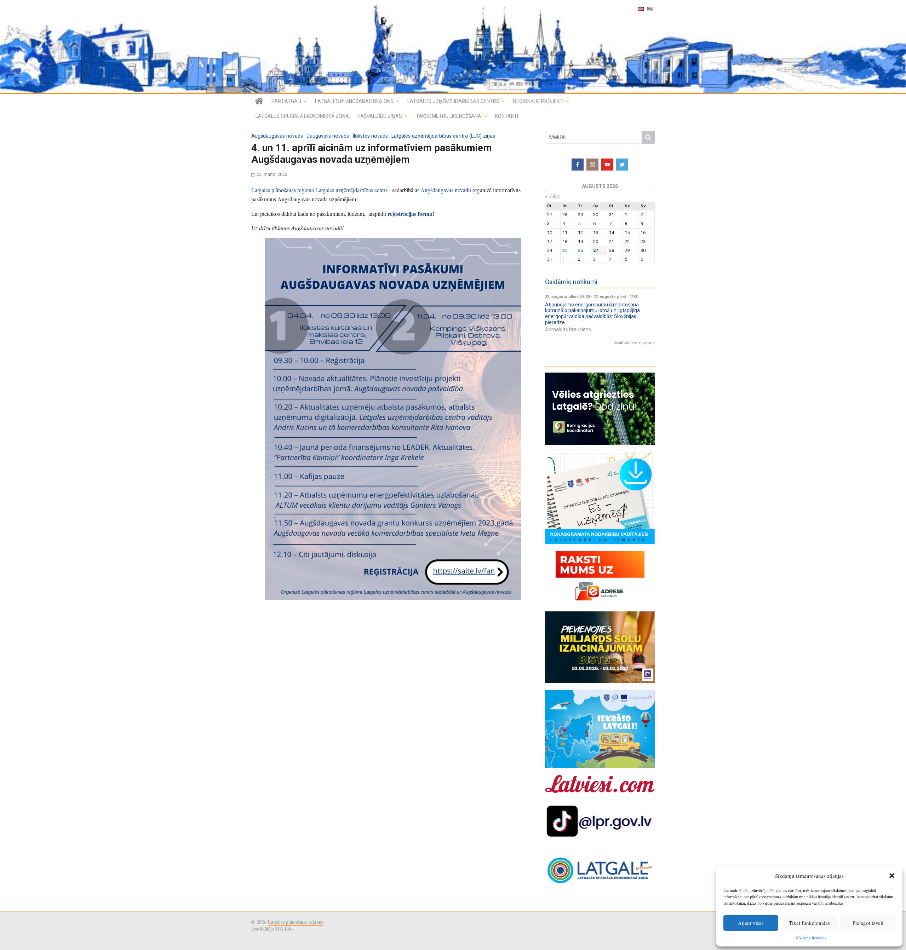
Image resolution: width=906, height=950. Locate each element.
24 (549, 250)
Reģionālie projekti (538, 101)
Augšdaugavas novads (277, 136)
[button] (891, 875)
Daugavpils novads (327, 136)
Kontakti (506, 116)
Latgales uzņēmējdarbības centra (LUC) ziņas (443, 136)
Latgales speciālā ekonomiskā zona (302, 116)
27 (595, 250)
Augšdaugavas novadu (446, 190)
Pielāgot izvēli (868, 922)
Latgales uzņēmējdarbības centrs (453, 101)
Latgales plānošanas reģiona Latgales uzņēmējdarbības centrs (321, 190)
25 (564, 250)
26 (580, 250)
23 (643, 241)
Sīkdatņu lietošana (811, 937)
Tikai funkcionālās (809, 922)
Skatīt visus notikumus (634, 343)
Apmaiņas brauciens (568, 329)
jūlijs (552, 196)
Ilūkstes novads (370, 136)
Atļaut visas (751, 922)
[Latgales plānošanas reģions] (453, 46)
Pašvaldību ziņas (379, 116)
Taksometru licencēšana (448, 116)
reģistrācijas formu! (411, 213)
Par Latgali (286, 101)
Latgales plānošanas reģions (354, 101)
